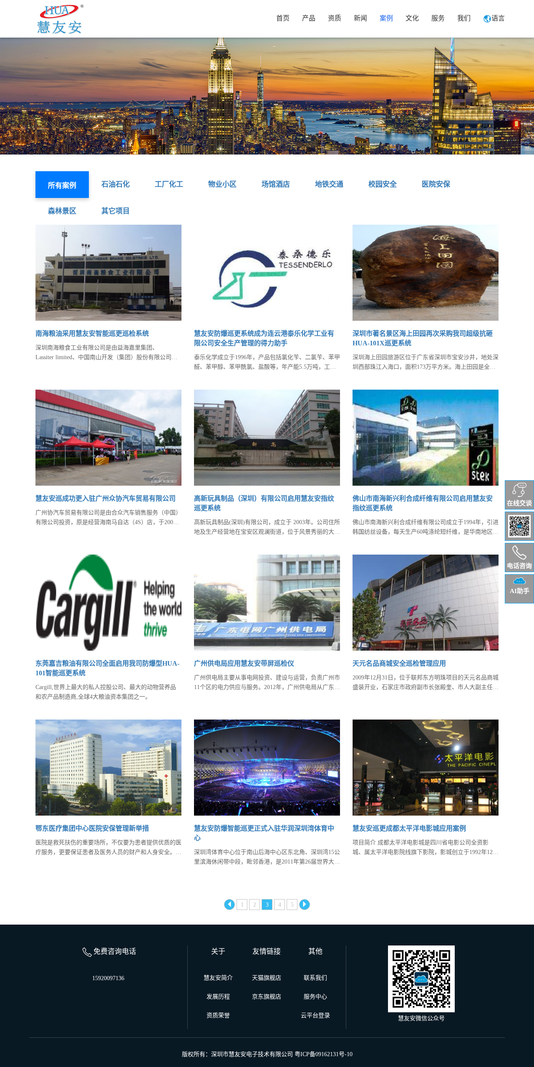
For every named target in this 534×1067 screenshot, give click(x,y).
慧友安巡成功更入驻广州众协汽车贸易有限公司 (105, 498)
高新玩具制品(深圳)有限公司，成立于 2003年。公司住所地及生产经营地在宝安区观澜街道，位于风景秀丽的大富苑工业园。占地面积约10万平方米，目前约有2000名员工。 (267, 528)
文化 (412, 18)
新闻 (360, 18)
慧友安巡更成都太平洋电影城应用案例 (409, 828)
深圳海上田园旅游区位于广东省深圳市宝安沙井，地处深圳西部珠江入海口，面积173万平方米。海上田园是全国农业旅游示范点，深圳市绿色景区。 (426, 363)
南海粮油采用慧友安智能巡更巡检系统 (92, 333)
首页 (283, 18)
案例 (386, 18)
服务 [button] (438, 18)
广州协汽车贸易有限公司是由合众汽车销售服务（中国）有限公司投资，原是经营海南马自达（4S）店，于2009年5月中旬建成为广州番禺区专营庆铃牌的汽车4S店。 (108, 518)
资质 (334, 18)
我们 (464, 18)
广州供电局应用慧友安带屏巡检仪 (244, 663)
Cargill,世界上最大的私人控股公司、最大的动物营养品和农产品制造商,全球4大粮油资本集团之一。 (105, 692)
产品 (308, 18)
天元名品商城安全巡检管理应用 (399, 663)
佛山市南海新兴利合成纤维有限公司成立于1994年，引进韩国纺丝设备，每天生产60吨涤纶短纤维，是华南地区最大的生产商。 (426, 528)
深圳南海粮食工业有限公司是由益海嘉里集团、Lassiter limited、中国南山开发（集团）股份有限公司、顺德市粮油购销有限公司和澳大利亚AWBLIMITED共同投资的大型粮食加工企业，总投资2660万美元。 (106, 353)
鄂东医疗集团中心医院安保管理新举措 (92, 828)
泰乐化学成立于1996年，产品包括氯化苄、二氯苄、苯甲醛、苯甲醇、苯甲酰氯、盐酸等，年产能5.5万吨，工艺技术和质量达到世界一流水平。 (267, 363)
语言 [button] (498, 18)
